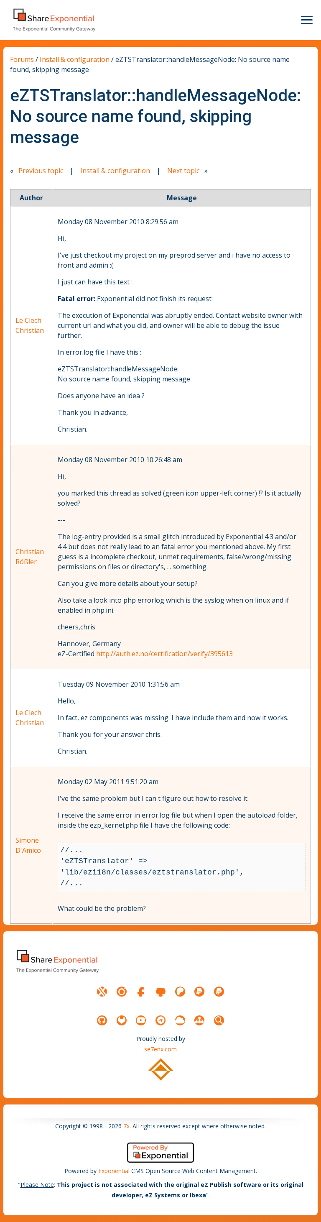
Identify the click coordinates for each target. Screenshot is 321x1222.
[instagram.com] (122, 992)
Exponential (114, 1171)
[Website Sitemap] (199, 1020)
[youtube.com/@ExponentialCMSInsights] (141, 1020)
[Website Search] (219, 1020)
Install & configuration (75, 59)
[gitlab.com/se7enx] (122, 1020)
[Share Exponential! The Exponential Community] (53, 19)
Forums (22, 59)
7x (126, 1126)
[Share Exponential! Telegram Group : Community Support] (160, 1020)
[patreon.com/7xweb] (180, 992)
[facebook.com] (141, 992)
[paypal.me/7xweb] (199, 992)
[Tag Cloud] (180, 1020)
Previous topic (40, 170)
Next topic (183, 170)
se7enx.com (160, 1049)
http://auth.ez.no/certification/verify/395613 (164, 653)
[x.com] (102, 992)
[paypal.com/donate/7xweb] (219, 992)
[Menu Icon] (307, 20)
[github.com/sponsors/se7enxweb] (160, 992)
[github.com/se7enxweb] (102, 1020)
